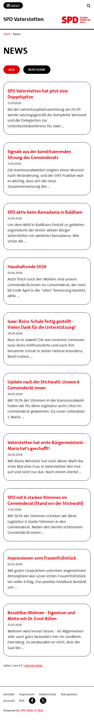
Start (6, 34)
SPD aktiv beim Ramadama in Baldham (45, 212)
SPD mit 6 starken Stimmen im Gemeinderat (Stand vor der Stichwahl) (45, 500)
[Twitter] (43, 700)
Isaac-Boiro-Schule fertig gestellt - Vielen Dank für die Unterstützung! (42, 324)
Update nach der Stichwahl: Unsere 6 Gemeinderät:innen (44, 385)
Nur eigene (36, 69)
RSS (21, 701)
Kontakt (8, 694)
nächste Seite (33, 665)
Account (9, 701)
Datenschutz (47, 694)
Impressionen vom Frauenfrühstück (42, 558)
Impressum (26, 694)
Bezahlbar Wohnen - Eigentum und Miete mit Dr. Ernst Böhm (41, 616)
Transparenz (69, 694)
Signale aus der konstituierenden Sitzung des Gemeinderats (39, 154)
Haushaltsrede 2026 (27, 267)
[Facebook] (32, 700)
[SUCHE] (89, 5)
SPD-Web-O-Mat (31, 710)
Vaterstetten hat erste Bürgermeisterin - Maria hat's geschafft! (47, 445)
